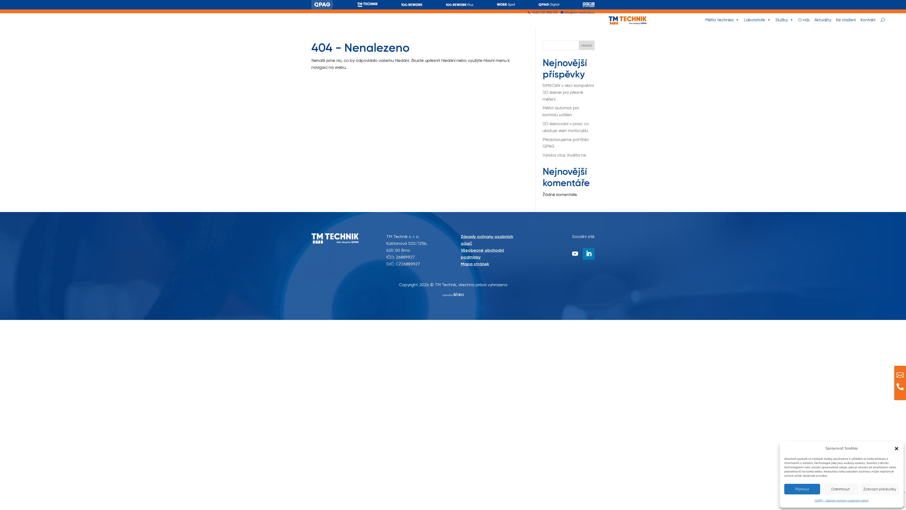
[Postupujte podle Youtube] (575, 254)
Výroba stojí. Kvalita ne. (565, 155)
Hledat (586, 45)
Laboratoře (754, 19)
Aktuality (822, 19)
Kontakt (868, 19)
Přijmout (802, 489)
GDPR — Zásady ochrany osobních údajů (841, 500)
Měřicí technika (719, 19)
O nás (804, 19)
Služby (782, 19)
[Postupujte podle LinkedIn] (589, 254)
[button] (896, 448)
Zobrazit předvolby (879, 489)
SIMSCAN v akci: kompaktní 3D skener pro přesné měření (568, 92)
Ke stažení (846, 19)
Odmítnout (840, 489)
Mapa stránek (475, 264)
